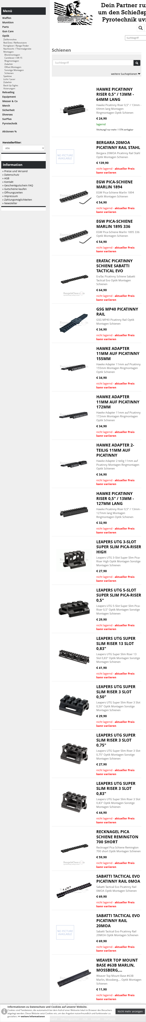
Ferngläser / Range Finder (15, 45)
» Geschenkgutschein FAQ (17, 185)
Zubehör (7, 64)
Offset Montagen (11, 67)
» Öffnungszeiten (12, 192)
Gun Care (8, 31)
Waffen (6, 18)
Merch (6, 105)
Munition (8, 22)
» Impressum (10, 196)
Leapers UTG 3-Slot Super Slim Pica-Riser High (118, 546)
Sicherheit (8, 110)
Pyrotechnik (9, 123)
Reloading (8, 92)
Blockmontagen (11, 54)
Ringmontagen (10, 60)
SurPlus (7, 119)
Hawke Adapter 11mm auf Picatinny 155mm (117, 353)
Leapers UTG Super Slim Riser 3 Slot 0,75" (115, 740)
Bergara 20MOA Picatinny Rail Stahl (118, 145)
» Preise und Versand (15, 171)
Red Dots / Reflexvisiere (14, 42)
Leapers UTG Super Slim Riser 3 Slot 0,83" (115, 788)
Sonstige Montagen (13, 70)
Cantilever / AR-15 (12, 57)
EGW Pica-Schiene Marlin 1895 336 (114, 224)
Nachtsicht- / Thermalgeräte (16, 48)
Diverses (7, 114)
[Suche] (136, 63)
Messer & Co (10, 101)
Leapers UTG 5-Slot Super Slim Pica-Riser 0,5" (118, 595)
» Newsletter (9, 203)
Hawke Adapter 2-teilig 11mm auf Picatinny (115, 450)
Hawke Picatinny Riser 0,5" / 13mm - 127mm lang (115, 498)
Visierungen (8, 88)
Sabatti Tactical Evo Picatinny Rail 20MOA (118, 920)
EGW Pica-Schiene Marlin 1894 (114, 184)
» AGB (5, 178)
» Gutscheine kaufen (14, 189)
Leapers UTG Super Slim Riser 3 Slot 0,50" (115, 691)
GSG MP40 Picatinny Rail (117, 311)
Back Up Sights (10, 85)
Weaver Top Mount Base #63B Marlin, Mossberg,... (117, 965)
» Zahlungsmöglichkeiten (17, 199)
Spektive (7, 76)
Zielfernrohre (9, 39)
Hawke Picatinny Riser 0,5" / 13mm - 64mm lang (115, 94)
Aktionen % (9, 131)
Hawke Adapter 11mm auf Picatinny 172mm (117, 401)
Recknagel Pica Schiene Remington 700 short (117, 836)
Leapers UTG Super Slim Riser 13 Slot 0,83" (115, 643)
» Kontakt (7, 182)
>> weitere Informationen (31, 1016)
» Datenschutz (10, 174)
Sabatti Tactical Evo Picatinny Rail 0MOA (118, 879)
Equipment (9, 96)
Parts (5, 27)
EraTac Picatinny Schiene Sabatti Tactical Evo (114, 265)
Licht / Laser (8, 79)
